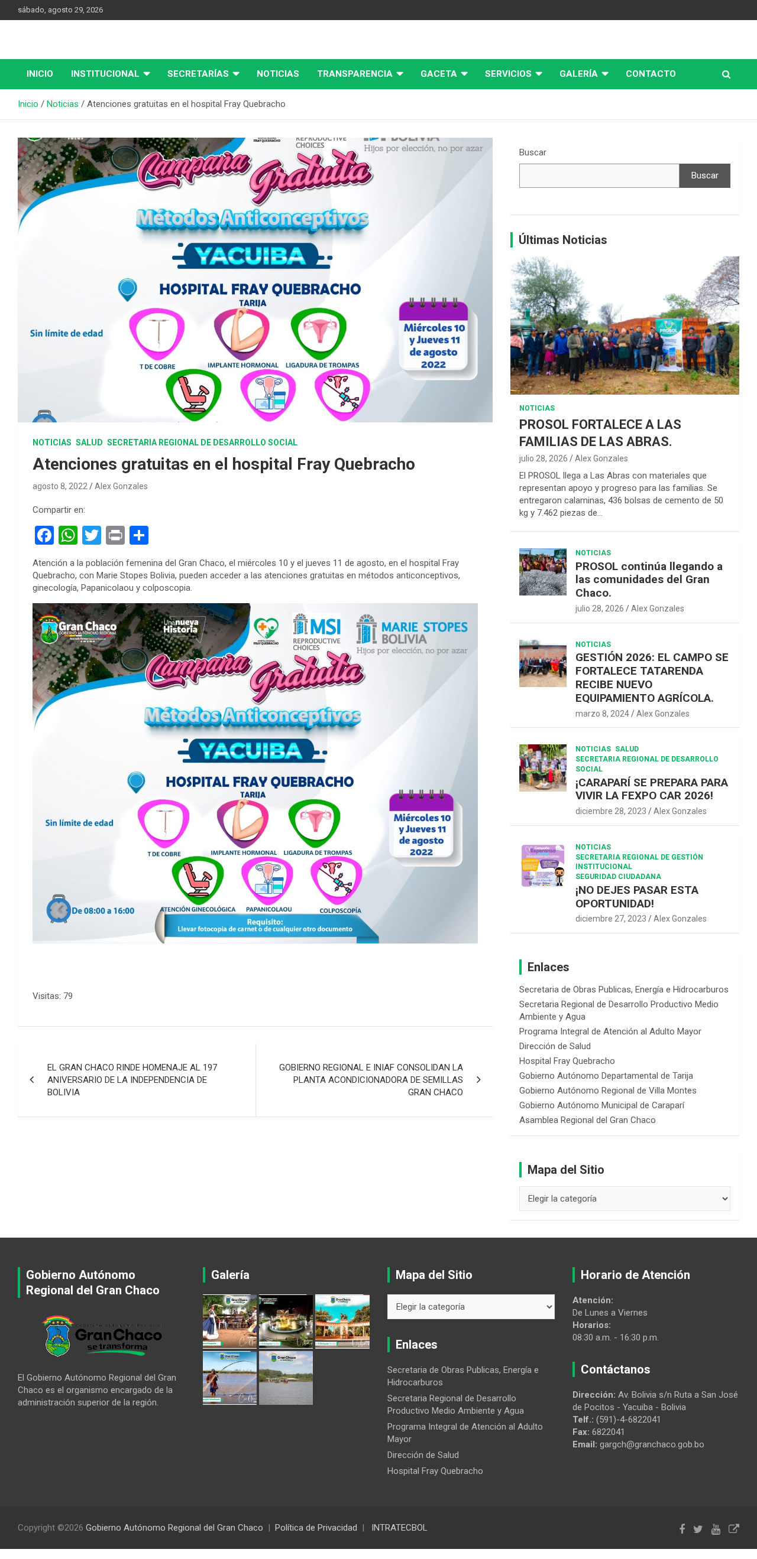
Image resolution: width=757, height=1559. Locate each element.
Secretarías (198, 74)
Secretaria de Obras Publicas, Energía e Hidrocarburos (624, 989)
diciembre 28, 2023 (610, 811)
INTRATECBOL (399, 1527)
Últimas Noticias (563, 240)
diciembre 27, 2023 (610, 918)
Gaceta (438, 74)
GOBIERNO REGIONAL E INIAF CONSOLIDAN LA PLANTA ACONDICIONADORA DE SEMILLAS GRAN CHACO (371, 1080)
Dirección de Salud (555, 1046)
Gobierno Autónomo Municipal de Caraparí (601, 1105)
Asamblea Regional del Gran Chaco (587, 1120)
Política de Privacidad (316, 1527)
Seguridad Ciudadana (618, 877)
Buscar (532, 152)
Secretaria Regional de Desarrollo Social (202, 442)
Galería (578, 74)
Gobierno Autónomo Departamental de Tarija (606, 1075)
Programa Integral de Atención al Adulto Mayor (610, 1031)
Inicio (40, 74)
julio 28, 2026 (543, 458)
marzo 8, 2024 (602, 713)
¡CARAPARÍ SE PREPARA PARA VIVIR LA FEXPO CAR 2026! (651, 789)
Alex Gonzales (121, 486)
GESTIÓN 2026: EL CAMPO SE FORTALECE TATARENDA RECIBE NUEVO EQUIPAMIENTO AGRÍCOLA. (652, 677)
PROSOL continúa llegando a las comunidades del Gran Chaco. (649, 579)
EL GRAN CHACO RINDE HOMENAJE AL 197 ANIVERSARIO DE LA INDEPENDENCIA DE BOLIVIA (132, 1080)
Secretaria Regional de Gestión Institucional (639, 862)
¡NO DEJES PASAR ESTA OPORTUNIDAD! (636, 896)
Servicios (508, 74)
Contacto (651, 74)
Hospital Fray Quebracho (567, 1061)
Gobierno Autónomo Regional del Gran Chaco (174, 1527)
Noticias (278, 74)
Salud (89, 442)
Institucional (105, 74)
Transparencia (355, 74)
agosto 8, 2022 (60, 486)
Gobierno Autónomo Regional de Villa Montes (608, 1090)
